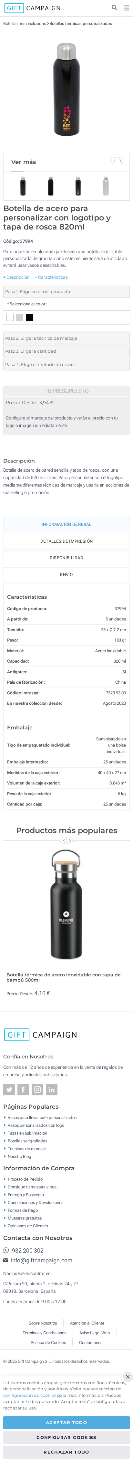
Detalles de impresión (66, 541)
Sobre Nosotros (43, 1323)
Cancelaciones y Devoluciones (35, 1202)
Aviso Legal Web (94, 1332)
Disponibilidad (66, 557)
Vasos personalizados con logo (36, 1125)
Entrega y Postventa (26, 1194)
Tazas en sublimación (27, 1132)
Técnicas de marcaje (27, 1148)
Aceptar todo (66, 1422)
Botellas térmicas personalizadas (80, 23)
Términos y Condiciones (44, 1332)
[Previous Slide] (113, 161)
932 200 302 (27, 1250)
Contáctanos (90, 1342)
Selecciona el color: (26, 303)
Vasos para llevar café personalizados (42, 1117)
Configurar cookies (66, 1437)
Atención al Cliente (87, 1323)
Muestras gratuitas (25, 1218)
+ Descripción (16, 277)
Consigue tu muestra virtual (32, 1187)
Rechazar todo (66, 1452)
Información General (66, 524)
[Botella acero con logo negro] (66, 89)
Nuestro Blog (19, 1156)
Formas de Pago (23, 1210)
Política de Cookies (48, 1342)
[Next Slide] (120, 161)
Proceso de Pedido (25, 1179)
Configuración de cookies (29, 1395)
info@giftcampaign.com (41, 1260)
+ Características (51, 277)
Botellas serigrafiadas (27, 1140)
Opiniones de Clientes (28, 1225)
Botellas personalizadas (24, 23)
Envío (66, 574)
